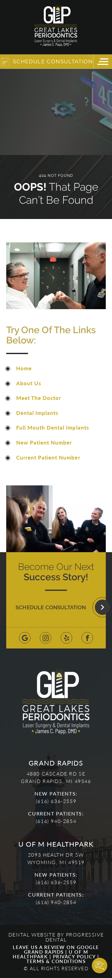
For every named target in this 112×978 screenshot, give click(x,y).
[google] (24, 638)
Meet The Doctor (38, 397)
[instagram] (45, 638)
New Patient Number (44, 442)
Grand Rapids (44, 951)
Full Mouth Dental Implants (52, 427)
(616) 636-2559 (56, 801)
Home (24, 368)
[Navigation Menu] (102, 62)
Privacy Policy (74, 956)
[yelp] (66, 638)
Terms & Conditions (56, 961)
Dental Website (31, 934)
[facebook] (87, 638)
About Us (28, 383)
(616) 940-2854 (56, 821)
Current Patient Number (48, 457)
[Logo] (56, 27)
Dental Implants (37, 412)
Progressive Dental (74, 937)
